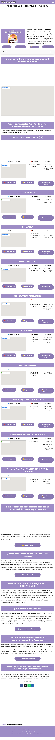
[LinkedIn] (32, 685)
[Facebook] (21, 685)
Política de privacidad (34, 733)
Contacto (41, 733)
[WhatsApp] (29, 685)
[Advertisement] (27, 18)
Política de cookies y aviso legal (23, 733)
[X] (25, 685)
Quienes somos (13, 733)
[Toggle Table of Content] (51, 52)
